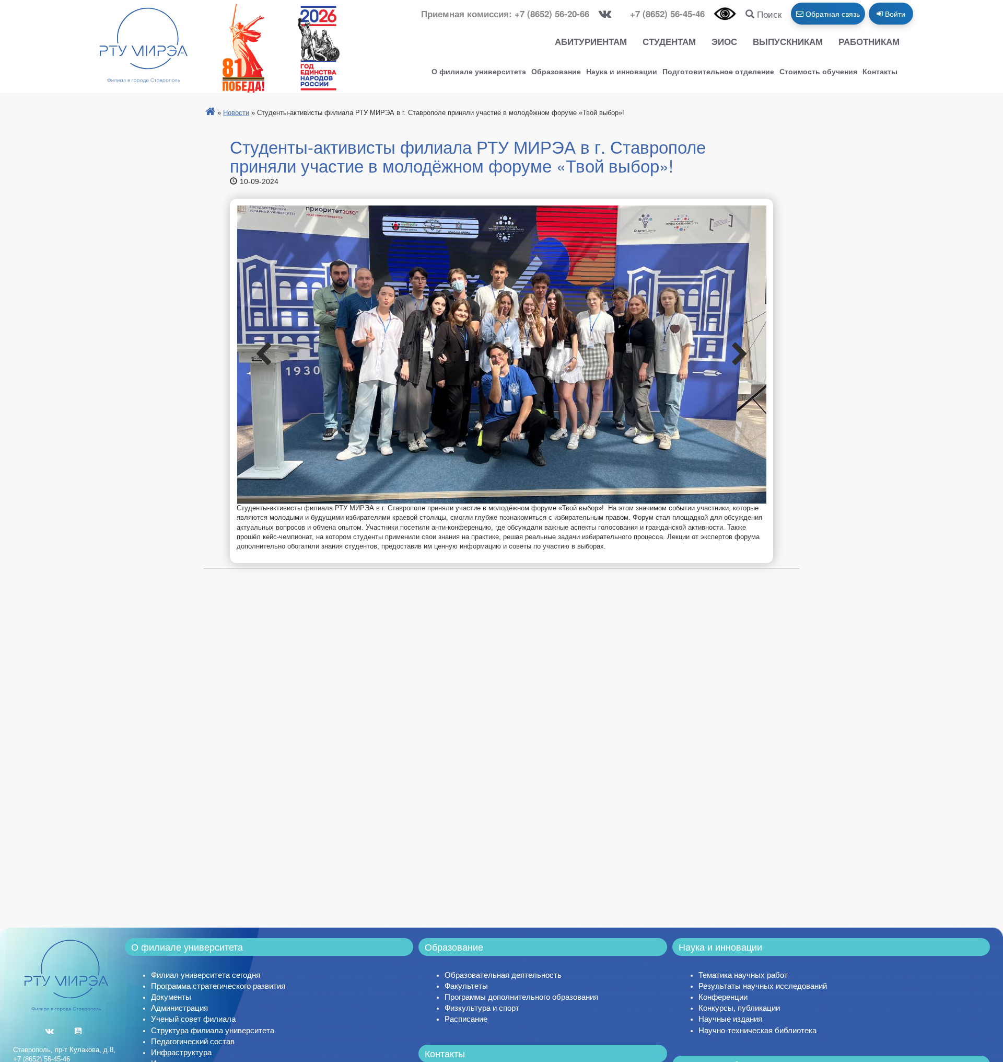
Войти (894, 13)
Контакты (879, 71)
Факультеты (466, 985)
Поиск (768, 13)
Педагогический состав (193, 1041)
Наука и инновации (621, 71)
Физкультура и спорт (482, 1007)
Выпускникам (788, 41)
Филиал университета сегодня (205, 974)
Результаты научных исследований (762, 985)
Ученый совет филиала (193, 1018)
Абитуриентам (591, 41)
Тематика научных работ (743, 974)
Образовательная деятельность (503, 974)
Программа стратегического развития (218, 985)
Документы (171, 996)
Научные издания (730, 1018)
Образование (556, 71)
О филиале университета (478, 71)
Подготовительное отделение (718, 71)
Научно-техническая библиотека (757, 1030)
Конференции (723, 996)
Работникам (869, 41)
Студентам (669, 41)
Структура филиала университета (212, 1030)
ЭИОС (724, 41)
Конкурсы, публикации (739, 1007)
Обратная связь (831, 13)
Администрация (179, 1007)
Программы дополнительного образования (521, 996)
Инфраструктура (181, 1052)
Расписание (466, 1018)
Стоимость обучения (818, 71)
